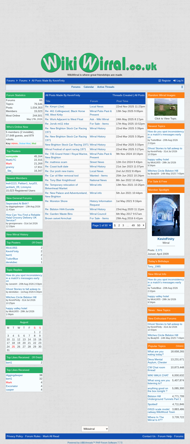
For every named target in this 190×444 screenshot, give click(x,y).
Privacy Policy (15, 436)
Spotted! (153, 404)
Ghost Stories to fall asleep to (23, 289)
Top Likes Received (17, 357)
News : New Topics (159, 310)
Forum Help (165, 436)
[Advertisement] (95, 26)
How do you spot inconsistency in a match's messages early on (24, 278)
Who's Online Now (17, 126)
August (24, 322)
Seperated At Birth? (17, 203)
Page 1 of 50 (100, 225)
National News (98, 180)
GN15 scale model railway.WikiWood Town (161, 410)
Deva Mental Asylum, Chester (157, 361)
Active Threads (105, 87)
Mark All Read (51, 436)
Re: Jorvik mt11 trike (57, 123)
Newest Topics (156, 126)
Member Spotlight (158, 189)
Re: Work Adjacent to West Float (64, 119)
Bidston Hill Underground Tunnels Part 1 (164, 397)
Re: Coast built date (56, 166)
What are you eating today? (156, 353)
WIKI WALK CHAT (158, 375)
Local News (96, 106)
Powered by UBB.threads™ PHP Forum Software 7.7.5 (95, 442)
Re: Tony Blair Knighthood (60, 180)
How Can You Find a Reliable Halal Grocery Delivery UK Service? (23, 217)
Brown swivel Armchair (58, 218)
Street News (97, 162)
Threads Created (122, 95)
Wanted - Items (99, 175)
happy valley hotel (16, 308)
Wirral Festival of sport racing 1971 (65, 149)
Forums (11, 80)
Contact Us (148, 436)
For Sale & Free (157, 181)
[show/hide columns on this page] (182, 87)
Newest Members (16, 178)
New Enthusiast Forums (162, 318)
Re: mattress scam (56, 162)
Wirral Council (98, 213)
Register (166, 80)
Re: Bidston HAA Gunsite (59, 209)
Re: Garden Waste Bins (59, 213)
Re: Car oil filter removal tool (61, 175)
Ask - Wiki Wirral (99, 119)
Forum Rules (32, 436)
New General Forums (19, 198)
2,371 (159, 250)
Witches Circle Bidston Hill (21, 297)
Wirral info (96, 184)
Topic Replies (14, 269)
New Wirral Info (157, 274)
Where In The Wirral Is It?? (156, 418)
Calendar (89, 87)
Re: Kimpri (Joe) (54, 106)
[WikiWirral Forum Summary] (95, 62)
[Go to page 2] (143, 225)
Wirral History (98, 128)
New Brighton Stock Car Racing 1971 (67, 144)
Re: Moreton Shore (56, 201)
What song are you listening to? (159, 382)
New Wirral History (17, 234)
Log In (179, 80)
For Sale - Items (99, 123)
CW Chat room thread (156, 369)
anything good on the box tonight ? (158, 390)
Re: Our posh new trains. (59, 171)
